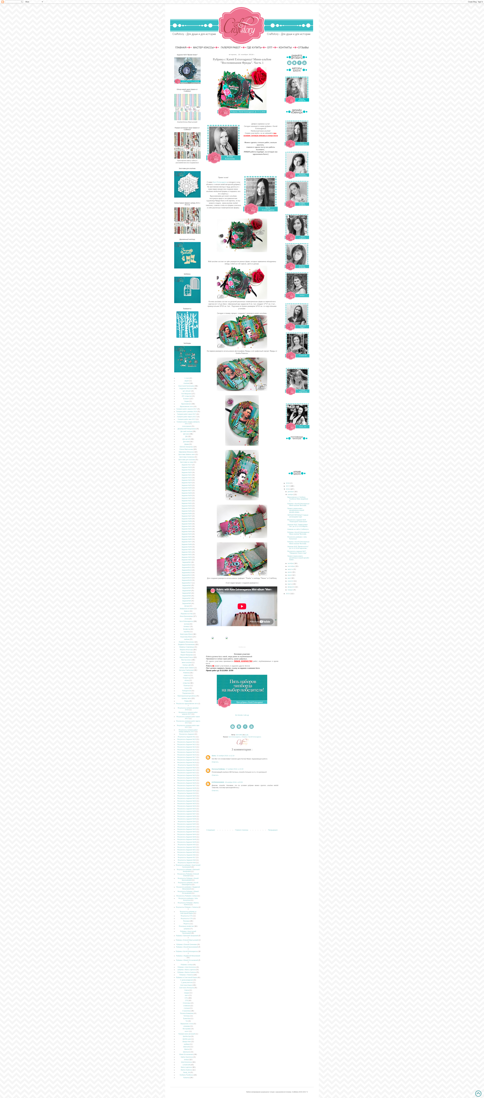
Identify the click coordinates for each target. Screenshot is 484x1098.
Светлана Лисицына (186, 988)
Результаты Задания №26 (186, 783)
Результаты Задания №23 (186, 775)
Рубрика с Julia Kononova (187, 967)
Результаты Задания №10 (186, 739)
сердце (187, 993)
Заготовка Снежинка (186, 457)
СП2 (187, 1000)
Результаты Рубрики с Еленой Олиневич (188, 875)
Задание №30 (187, 498)
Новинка (186, 673)
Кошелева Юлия (186, 637)
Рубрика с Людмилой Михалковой (188, 956)
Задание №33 (187, 506)
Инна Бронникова (186, 616)
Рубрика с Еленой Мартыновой (187, 940)
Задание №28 (187, 493)
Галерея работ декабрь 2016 (186, 411)
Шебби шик (187, 1039)
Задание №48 (187, 544)
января (290, 590)
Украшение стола (186, 1024)
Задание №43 (187, 531)
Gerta (214, 756)
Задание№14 (187, 575)
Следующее (210, 830)
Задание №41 (187, 526)
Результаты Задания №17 (186, 757)
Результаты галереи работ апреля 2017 (188, 713)
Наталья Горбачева (186, 670)
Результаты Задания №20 (186, 768)
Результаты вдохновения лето (187, 703)
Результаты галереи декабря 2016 (188, 709)
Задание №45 (187, 537)
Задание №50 (187, 549)
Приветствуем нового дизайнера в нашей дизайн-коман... (298, 558)
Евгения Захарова (186, 447)
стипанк (187, 1008)
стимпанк (186, 1006)
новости (187, 675)
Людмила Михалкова (186, 642)
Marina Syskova (186, 1070)
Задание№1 (186, 562)
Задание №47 (187, 542)
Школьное (187, 1052)
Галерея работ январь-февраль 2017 (188, 423)
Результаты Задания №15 (186, 752)
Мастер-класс (186, 660)
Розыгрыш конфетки (186, 926)
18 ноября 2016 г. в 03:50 (234, 782)
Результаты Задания (186, 734)
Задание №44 (187, 534)
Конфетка (187, 629)
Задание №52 (187, 554)
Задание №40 (187, 524)
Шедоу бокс (187, 1041)
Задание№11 (187, 567)
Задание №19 (187, 470)
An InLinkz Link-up (242, 715)
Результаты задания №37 (186, 814)
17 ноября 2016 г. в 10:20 (234, 769)
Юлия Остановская (186, 1054)
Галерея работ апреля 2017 (186, 409)
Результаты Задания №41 (186, 827)
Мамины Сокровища (186, 647)
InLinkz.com (242, 647)
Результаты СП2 (187, 918)
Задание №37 (187, 516)
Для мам (186, 442)
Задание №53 (187, 557)
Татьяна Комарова (187, 1013)
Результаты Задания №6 (187, 855)
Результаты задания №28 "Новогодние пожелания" (297, 520)
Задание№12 (187, 570)
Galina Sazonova (187, 1057)
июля (290, 572)
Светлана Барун (186, 985)
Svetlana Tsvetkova (186, 1075)
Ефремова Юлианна (186, 452)
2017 (288, 486)
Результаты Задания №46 (186, 837)
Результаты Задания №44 (186, 834)
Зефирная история (187, 609)
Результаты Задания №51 (186, 850)
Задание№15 (187, 578)
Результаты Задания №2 (187, 765)
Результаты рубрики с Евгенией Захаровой (188, 870)
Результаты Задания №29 (186, 791)
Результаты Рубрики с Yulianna (187, 907)
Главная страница (241, 830)
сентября (291, 566)
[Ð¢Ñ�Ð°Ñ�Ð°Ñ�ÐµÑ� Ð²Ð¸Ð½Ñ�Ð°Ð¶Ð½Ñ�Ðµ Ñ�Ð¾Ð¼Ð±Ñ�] (226, 639)
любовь (187, 639)
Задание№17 (187, 583)
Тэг (187, 1021)
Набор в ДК (187, 665)
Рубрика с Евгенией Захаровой (187, 936)
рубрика (187, 929)
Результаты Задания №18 (186, 760)
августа (290, 569)
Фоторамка (187, 1029)
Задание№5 (186, 593)
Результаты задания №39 (186, 819)
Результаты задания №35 (186, 809)
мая (289, 578)
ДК (186, 436)
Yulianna (186, 1077)
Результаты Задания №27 (186, 785)
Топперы (187, 1016)
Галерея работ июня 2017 (186, 414)
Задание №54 (187, 560)
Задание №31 (187, 501)
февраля (291, 587)
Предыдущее (273, 830)
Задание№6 (186, 596)
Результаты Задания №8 (187, 860)
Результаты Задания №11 (186, 742)
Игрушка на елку (187, 614)
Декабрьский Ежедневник (187, 429)
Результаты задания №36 (186, 811)
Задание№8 (186, 601)
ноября (290, 494)
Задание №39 (187, 521)
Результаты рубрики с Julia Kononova (188, 899)
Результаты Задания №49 (186, 842)
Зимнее (187, 611)
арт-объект (187, 391)
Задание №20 (187, 472)
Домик (186, 444)
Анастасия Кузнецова (186, 386)
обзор (187, 680)
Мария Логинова (187, 652)
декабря (291, 492)
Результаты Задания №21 (186, 770)
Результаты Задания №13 (186, 747)
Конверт (187, 626)
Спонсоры (187, 1003)
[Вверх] (478, 1093)
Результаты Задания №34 (186, 806)
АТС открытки (187, 396)
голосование (187, 426)
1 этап (186, 378)
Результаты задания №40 (186, 824)
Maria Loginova (186, 1067)
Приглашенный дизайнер (186, 696)
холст (187, 1031)
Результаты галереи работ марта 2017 (188, 722)
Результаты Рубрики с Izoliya (186, 896)
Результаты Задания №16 (186, 755)
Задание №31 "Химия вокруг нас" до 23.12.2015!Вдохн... (298, 525)
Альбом (186, 383)
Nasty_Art (186, 1072)
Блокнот (186, 399)
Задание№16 (187, 580)
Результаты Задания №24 (186, 778)
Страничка (186, 1011)
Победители (186, 691)
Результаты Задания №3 (187, 793)
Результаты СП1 (187, 916)
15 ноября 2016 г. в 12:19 (225, 756)
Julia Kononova (186, 1062)
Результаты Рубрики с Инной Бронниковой (188, 879)
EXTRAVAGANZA (218, 782)
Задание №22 (187, 478)
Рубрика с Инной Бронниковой (187, 947)
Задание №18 (187, 467)
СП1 (186, 998)
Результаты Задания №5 (187, 845)
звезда (186, 606)
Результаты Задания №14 (186, 750)
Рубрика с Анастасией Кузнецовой (188, 932)
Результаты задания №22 (186, 773)
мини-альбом (187, 662)
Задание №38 (187, 519)
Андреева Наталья (186, 388)
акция (187, 381)
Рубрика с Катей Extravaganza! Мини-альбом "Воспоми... (298, 504)
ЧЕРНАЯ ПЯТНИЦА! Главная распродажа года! (297, 516)
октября (291, 563)
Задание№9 (186, 603)
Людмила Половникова (186, 644)
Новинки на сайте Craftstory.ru (298, 529)
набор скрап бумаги (187, 668)
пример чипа (186, 698)
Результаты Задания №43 (186, 832)
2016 (288, 489)
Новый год (187, 678)
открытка (186, 683)
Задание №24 (187, 483)
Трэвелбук (187, 1018)
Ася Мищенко (186, 394)
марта (290, 584)
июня (290, 575)
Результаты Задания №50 (186, 847)
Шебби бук (187, 1036)
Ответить (215, 762)
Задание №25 (187, 485)
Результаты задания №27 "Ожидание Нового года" (297, 552)
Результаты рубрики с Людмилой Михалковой (188, 888)
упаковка (187, 1026)
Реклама (186, 921)
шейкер (187, 1044)
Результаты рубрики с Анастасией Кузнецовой (188, 866)
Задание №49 (187, 547)
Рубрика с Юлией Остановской (187, 960)
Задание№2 (186, 585)
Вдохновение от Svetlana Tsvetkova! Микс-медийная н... (297, 499)
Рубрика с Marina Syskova (186, 972)
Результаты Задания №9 (187, 863)
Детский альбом (186, 431)
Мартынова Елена (186, 657)
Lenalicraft (186, 1065)
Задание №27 (187, 490)
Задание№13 (187, 572)
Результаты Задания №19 (186, 762)
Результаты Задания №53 (186, 852)
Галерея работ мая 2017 (187, 419)
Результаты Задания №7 (187, 857)
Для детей (186, 439)
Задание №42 (187, 529)
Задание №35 (187, 511)
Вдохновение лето (187, 406)
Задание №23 (187, 480)
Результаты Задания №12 (186, 744)
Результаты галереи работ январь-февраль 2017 (188, 731)
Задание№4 (186, 591)
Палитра (187, 685)
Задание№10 (187, 565)
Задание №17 (187, 465)
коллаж (187, 624)
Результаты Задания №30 (186, 796)
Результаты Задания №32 (186, 801)
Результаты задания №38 (186, 816)
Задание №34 (187, 508)
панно (186, 688)
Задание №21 (187, 475)
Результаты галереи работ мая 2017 (188, 726)
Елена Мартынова (186, 449)
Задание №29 (187, 495)
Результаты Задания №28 (186, 788)
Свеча (186, 990)
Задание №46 (187, 539)
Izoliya (186, 1059)
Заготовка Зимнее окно (186, 454)
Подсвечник (186, 693)
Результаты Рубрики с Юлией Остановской (188, 892)
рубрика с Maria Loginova (187, 970)
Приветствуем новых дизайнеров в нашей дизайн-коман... (295, 510)
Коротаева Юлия (186, 634)
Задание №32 (187, 503)
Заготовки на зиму (186, 462)
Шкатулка (186, 1047)
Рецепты (187, 924)
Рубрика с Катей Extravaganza (251, 737)
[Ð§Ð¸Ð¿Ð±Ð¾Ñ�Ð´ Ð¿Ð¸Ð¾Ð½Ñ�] (212, 639)
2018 (288, 483)
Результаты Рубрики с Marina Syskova (188, 903)
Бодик (187, 401)
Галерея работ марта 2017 (187, 417)
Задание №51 (187, 552)
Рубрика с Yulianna (186, 975)
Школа (186, 1049)
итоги (187, 619)
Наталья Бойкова (218, 769)
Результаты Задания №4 (187, 821)
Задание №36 (187, 513)
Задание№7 (186, 598)
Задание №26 (187, 488)
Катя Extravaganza (220, 182)
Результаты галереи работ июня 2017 (188, 717)
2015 (288, 594)
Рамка (186, 701)
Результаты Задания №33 (186, 803)
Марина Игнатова (186, 650)
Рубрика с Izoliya (187, 965)
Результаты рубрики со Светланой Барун (188, 912)
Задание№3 (186, 588)
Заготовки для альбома (186, 460)
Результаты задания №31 (186, 798)
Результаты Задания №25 (186, 780)
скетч (187, 995)
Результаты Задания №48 (186, 839)
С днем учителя (187, 982)
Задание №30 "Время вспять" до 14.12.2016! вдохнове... (298, 547)
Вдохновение (186, 404)
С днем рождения (186, 980)
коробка (187, 632)
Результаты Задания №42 (186, 829)
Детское (186, 434)
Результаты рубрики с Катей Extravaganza (188, 883)
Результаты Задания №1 (187, 737)
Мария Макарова (186, 655)
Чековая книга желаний (186, 1034)
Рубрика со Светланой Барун (187, 977)
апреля (290, 581)
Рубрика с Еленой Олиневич (186, 944)
